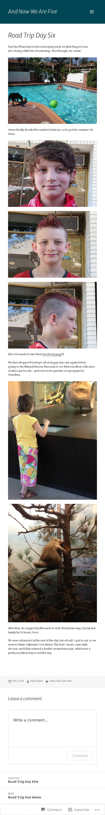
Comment (80, 755)
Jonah (52, 681)
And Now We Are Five (32, 11)
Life (64, 681)
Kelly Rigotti (36, 681)
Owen (69, 681)
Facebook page (52, 354)
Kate (58, 681)
